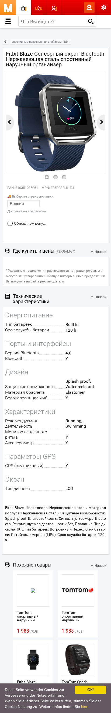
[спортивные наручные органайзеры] (5, 42)
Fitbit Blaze (26, 682)
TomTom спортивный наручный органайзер (28, 618)
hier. (84, 706)
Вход (80, 7)
